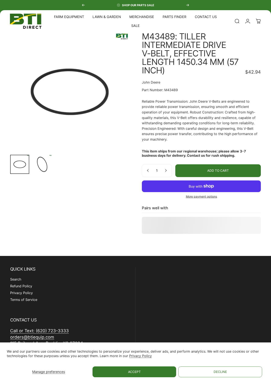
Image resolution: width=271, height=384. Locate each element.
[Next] (187, 5)
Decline (220, 372)
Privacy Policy (140, 356)
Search (15, 279)
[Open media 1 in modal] (69, 91)
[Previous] (83, 5)
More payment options (201, 196)
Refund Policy (21, 286)
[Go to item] (19, 164)
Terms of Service (23, 299)
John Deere (151, 82)
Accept (134, 372)
